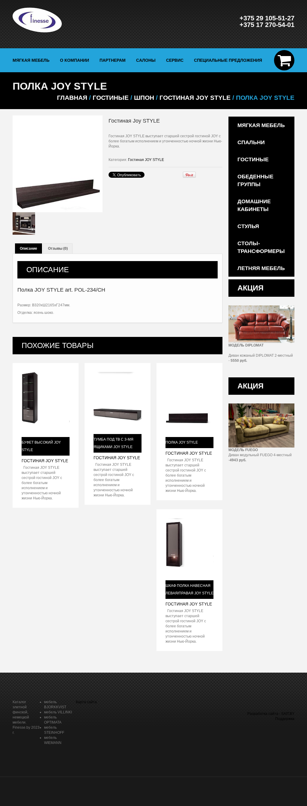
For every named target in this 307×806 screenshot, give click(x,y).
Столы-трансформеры (261, 247)
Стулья (248, 226)
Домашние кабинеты (254, 205)
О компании (74, 60)
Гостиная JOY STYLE (195, 97)
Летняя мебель (261, 268)
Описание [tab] (28, 248)
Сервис (174, 60)
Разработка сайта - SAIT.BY (270, 714)
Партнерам (113, 60)
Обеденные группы (255, 180)
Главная (72, 97)
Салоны (146, 60)
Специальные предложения (228, 60)
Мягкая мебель (31, 60)
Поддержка (284, 719)
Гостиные (253, 159)
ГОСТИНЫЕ (111, 97)
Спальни (251, 142)
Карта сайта (86, 702)
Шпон (144, 97)
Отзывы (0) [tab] (58, 248)
